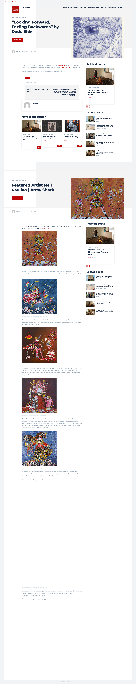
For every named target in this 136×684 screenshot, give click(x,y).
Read (39, 147)
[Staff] (14, 52)
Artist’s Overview (19, 17)
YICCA (97, 121)
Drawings (70, 78)
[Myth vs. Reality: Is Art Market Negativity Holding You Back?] (90, 136)
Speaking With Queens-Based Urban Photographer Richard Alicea (104, 118)
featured (28, 80)
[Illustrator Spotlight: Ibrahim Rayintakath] (52, 126)
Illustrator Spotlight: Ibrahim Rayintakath (49, 137)
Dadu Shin (61, 65)
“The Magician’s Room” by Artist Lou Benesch (71, 137)
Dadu (56, 78)
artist (44, 78)
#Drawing (38, 78)
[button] (121, 7)
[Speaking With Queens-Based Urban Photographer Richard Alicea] (90, 119)
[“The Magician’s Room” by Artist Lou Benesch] (72, 126)
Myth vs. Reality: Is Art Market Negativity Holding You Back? (104, 134)
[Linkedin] (12, 1)
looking (57, 80)
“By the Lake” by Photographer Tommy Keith (30, 138)
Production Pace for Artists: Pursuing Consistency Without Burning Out (104, 152)
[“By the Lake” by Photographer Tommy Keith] (31, 126)
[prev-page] (87, 106)
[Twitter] (15, 1)
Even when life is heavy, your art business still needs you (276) (105, 126)
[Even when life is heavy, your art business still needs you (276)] (90, 127)
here (79, 65)
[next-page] (89, 106)
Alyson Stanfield (101, 128)
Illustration (41, 80)
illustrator (50, 80)
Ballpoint (50, 78)
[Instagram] (9, 1)
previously (29, 82)
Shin (35, 82)
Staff (18, 52)
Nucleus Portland (65, 67)
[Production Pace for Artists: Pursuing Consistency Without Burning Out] (90, 153)
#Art (31, 78)
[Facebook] (6, 1)
